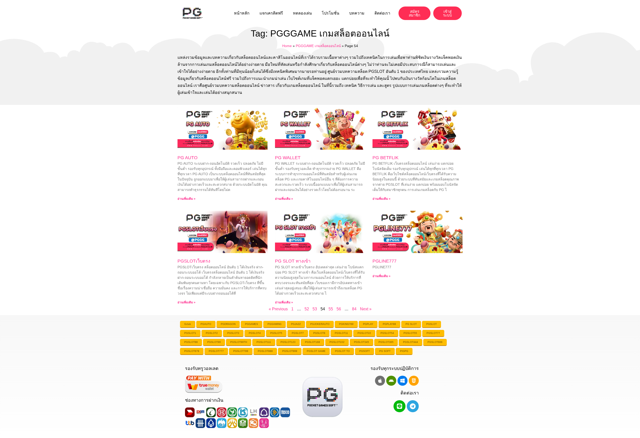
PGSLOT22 (364, 333)
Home (287, 46)
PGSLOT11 (341, 333)
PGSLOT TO (342, 351)
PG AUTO (188, 157)
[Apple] (380, 381)
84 (354, 309)
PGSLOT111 (263, 342)
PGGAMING (275, 324)
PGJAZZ (296, 324)
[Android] (391, 381)
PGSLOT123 (288, 342)
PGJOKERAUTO (320, 324)
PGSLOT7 (298, 333)
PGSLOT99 (214, 342)
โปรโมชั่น (330, 13)
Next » (366, 309)
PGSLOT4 (255, 333)
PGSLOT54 (387, 333)
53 (314, 309)
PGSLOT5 (276, 333)
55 (330, 309)
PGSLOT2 (212, 333)
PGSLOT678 (191, 351)
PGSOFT (364, 351)
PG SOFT (384, 351)
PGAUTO (205, 324)
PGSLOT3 (233, 333)
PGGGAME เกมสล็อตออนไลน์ (318, 46)
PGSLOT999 (289, 351)
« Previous (278, 309)
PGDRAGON (228, 324)
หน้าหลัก (242, 13)
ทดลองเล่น (302, 13)
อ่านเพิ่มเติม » (187, 198)
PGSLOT (431, 324)
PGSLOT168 (312, 342)
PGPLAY (368, 324)
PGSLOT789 (240, 351)
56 (338, 309)
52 (306, 309)
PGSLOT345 (361, 342)
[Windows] (403, 381)
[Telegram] (413, 406)
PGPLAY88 (389, 324)
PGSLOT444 (410, 342)
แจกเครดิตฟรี (271, 13)
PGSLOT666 (435, 342)
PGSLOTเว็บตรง (194, 261)
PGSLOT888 (265, 351)
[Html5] (414, 381)
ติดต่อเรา (382, 13)
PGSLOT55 (410, 333)
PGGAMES (251, 324)
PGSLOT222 (337, 342)
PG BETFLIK (385, 157)
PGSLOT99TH (238, 342)
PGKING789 (346, 324)
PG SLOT (411, 324)
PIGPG (404, 351)
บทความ (356, 13)
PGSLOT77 (433, 333)
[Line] (400, 406)
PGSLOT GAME (316, 351)
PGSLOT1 (190, 333)
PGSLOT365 (386, 342)
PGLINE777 (384, 261)
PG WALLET (287, 157)
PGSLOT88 (191, 342)
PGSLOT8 (319, 333)
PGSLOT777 (216, 351)
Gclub (187, 324)
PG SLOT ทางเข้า (292, 261)
